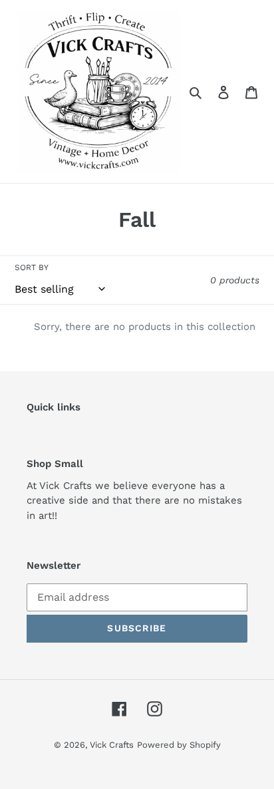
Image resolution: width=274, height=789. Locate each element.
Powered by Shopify (179, 745)
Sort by (32, 267)
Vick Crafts (112, 745)
